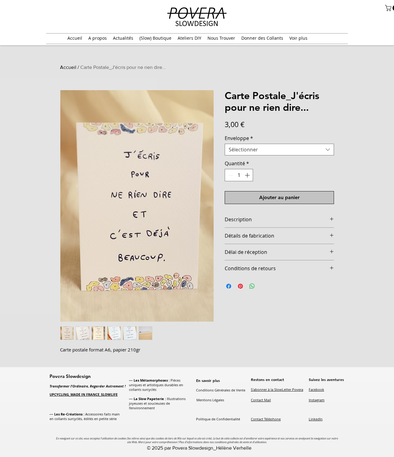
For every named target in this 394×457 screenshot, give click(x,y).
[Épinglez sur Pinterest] (240, 286)
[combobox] (279, 149)
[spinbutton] (238, 175)
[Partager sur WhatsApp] (252, 286)
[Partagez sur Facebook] (228, 286)
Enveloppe (239, 138)
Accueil (68, 67)
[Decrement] (230, 175)
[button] (97, 38)
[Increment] (247, 175)
